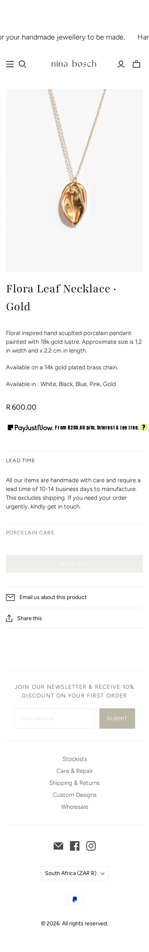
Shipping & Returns (74, 782)
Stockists (74, 759)
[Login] (121, 64)
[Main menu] (10, 64)
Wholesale (74, 806)
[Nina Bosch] (74, 63)
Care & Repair (74, 771)
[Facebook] (74, 846)
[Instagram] (91, 846)
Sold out (74, 564)
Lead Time (20, 460)
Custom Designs (75, 794)
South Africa (71, 873)
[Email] (58, 846)
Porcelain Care (30, 533)
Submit (117, 718)
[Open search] (23, 64)
